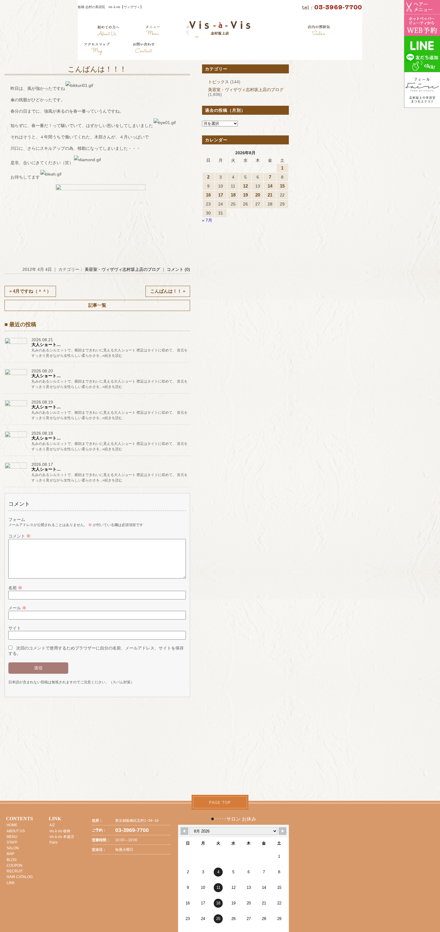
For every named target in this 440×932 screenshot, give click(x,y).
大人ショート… (46, 344)
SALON (13, 848)
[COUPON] (97, 49)
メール (17, 607)
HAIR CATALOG (20, 877)
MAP (10, 854)
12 (245, 185)
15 (282, 185)
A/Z (52, 825)
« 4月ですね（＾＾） (30, 291)
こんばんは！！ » (167, 291)
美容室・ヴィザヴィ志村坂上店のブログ (122, 269)
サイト (14, 628)
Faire (53, 842)
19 (245, 194)
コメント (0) (178, 269)
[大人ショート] (16, 343)
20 (257, 194)
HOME (12, 825)
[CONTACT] (144, 49)
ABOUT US (16, 831)
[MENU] (153, 31)
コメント (19, 536)
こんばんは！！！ (97, 69)
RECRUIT (15, 871)
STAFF (12, 842)
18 (233, 194)
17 (220, 194)
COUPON (14, 865)
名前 (15, 587)
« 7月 (207, 220)
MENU (12, 837)
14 (270, 185)
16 (208, 194)
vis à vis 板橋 (59, 831)
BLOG (11, 860)
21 (270, 194)
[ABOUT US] (108, 31)
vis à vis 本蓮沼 (61, 837)
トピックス (218, 81)
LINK (11, 883)
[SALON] (319, 31)
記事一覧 (97, 305)
